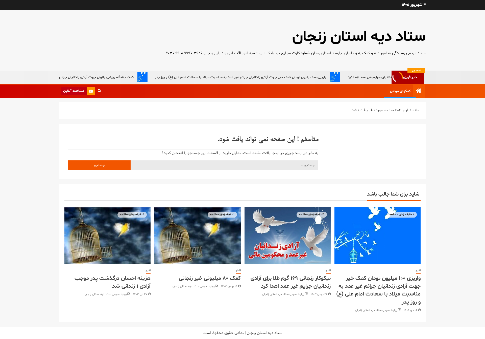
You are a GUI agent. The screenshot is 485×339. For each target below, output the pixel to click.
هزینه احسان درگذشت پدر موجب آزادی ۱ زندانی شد (113, 282)
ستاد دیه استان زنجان (359, 37)
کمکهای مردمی (400, 91)
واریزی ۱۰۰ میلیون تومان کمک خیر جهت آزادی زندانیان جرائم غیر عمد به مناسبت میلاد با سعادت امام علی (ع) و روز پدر (249, 77)
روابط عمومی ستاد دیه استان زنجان (376, 310)
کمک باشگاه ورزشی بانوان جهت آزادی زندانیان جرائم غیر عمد (99, 77)
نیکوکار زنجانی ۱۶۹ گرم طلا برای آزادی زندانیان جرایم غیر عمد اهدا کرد (291, 282)
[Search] (99, 91)
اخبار (418, 270)
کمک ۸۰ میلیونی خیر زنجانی (210, 278)
